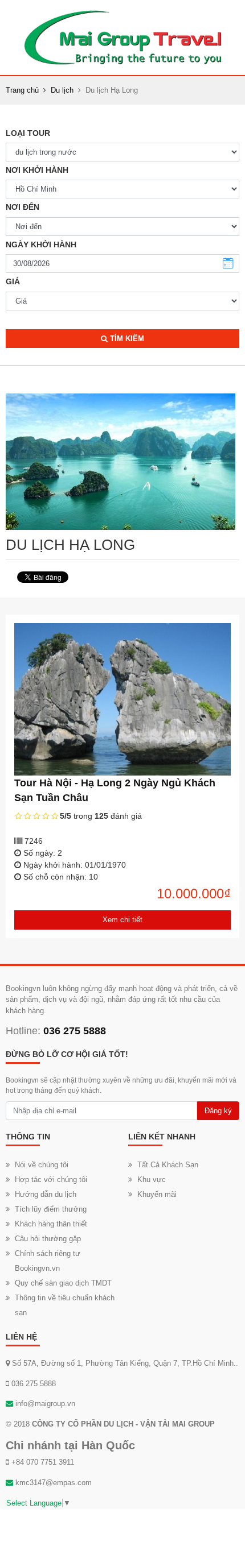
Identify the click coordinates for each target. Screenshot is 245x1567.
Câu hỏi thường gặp (48, 1238)
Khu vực (151, 1179)
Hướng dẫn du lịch (45, 1194)
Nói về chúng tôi (41, 1164)
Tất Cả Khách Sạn (167, 1164)
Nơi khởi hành (37, 170)
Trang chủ (22, 90)
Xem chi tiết (122, 919)
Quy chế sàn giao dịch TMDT (63, 1283)
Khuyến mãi (157, 1194)
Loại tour (28, 133)
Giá (13, 281)
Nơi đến (22, 207)
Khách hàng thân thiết (51, 1224)
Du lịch (62, 90)
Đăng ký (218, 1110)
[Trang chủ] (122, 37)
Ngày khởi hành (41, 244)
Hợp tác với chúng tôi (51, 1179)
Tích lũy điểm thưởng (51, 1209)
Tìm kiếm (126, 338)
